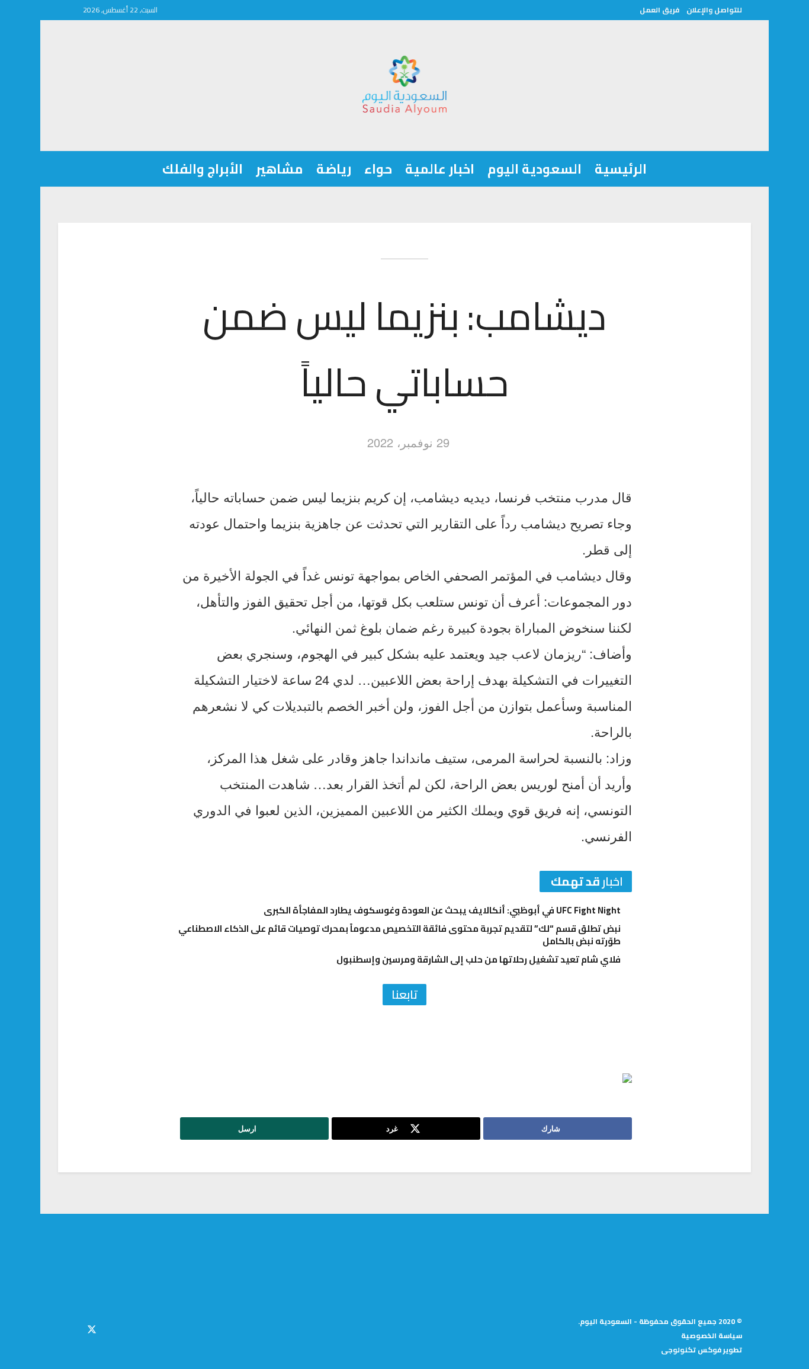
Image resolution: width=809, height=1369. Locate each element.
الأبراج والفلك (202, 168)
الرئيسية (621, 168)
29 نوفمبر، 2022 (408, 442)
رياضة (333, 168)
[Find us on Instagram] (70, 1328)
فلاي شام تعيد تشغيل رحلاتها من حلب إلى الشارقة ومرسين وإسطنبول (478, 959)
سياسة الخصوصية (711, 1335)
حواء (378, 168)
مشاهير (279, 168)
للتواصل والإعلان (714, 10)
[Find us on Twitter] (92, 1328)
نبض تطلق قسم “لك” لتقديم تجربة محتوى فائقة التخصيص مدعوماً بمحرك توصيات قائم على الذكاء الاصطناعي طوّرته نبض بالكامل (399, 935)
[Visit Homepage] (404, 85)
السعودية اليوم (534, 168)
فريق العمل (659, 10)
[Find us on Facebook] (113, 1328)
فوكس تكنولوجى (691, 1350)
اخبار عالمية (439, 168)
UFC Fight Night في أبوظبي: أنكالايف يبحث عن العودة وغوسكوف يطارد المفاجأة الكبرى (442, 910)
